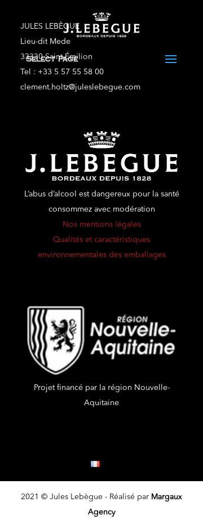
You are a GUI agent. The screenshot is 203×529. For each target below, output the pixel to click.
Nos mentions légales (102, 224)
